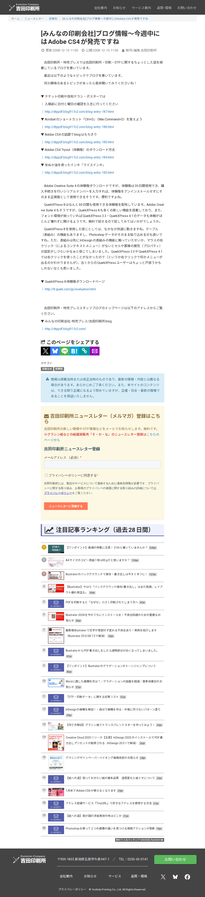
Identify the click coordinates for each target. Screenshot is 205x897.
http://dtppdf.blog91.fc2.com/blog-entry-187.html (79, 112)
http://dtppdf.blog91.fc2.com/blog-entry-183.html (79, 173)
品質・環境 (164, 8)
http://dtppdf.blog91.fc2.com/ (65, 329)
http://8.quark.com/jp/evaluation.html (70, 289)
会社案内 (100, 8)
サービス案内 (141, 8)
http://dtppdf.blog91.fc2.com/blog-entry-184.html (79, 157)
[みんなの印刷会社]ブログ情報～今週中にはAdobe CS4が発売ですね (105, 18)
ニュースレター (34, 18)
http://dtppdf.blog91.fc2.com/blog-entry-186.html (79, 127)
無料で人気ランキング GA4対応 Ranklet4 (138, 839)
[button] (45, 351)
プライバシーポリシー (72, 889)
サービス (114, 876)
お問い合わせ (187, 8)
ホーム (15, 18)
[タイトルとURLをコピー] (84, 351)
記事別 (53, 18)
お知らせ (119, 8)
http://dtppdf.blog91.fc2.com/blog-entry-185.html (79, 142)
